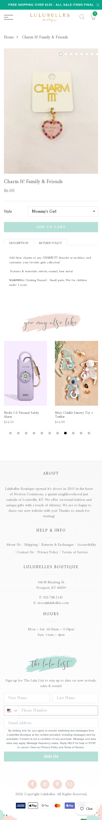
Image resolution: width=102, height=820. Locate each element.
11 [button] (89, 433)
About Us (13, 545)
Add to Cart (51, 227)
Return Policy (50, 243)
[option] (51, 111)
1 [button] (61, 54)
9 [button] (74, 433)
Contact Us (25, 552)
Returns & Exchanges (57, 545)
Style (8, 211)
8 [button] (98, 54)
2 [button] (66, 54)
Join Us (51, 756)
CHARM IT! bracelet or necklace (64, 258)
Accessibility (86, 545)
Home (9, 37)
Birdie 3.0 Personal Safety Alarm (21, 415)
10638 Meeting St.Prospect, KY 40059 (51, 585)
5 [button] (82, 54)
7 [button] (93, 54)
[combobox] (11, 710)
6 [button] (87, 54)
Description (18, 243)
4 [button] (77, 54)
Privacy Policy (47, 552)
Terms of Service (75, 552)
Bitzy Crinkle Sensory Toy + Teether (74, 415)
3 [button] (72, 54)
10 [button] (81, 433)
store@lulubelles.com (53, 603)
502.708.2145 (53, 597)
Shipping (31, 545)
